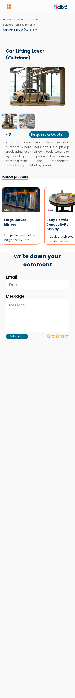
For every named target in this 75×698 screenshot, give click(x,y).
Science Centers (28, 19)
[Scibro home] (40, 6)
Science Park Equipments (19, 24)
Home (7, 19)
